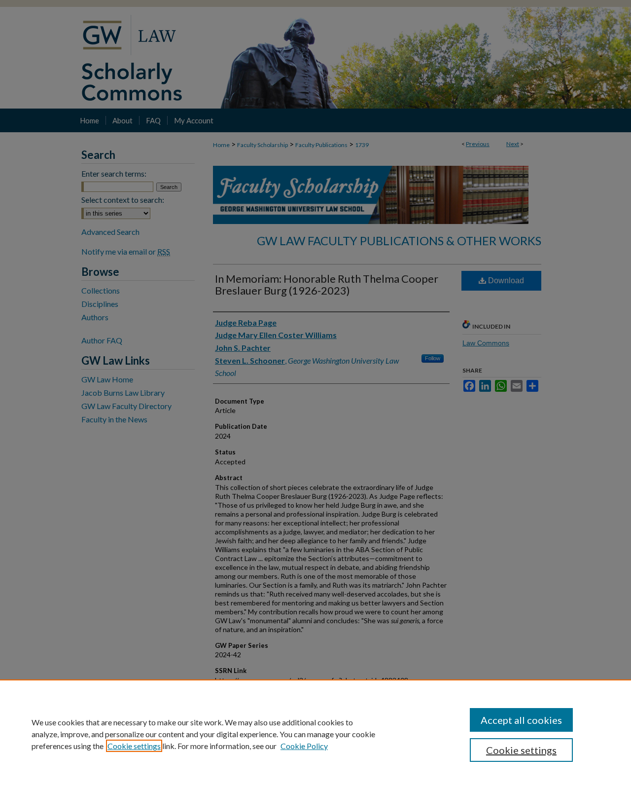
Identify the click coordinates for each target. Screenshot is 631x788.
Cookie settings (134, 745)
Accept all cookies (521, 720)
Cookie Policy (304, 745)
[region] (315, 733)
